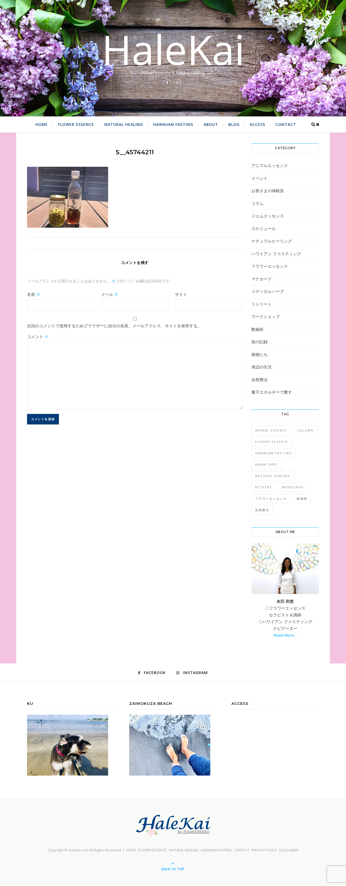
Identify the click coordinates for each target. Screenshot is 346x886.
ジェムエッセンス (267, 215)
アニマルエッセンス (269, 165)
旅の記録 (259, 341)
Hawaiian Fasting (273, 453)
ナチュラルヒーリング (271, 241)
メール (109, 294)
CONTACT (285, 124)
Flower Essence (271, 442)
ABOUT (211, 124)
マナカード (261, 279)
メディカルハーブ (267, 291)
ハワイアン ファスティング (276, 253)
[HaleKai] (173, 825)
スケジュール (263, 228)
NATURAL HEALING (123, 124)
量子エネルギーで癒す (271, 392)
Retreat (263, 487)
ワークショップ (265, 316)
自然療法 (259, 379)
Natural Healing (272, 476)
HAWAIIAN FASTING (173, 124)
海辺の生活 (261, 367)
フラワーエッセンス (269, 266)
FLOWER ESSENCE (76, 124)
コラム (257, 203)
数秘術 (257, 329)
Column (305, 430)
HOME (41, 124)
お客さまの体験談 (267, 190)
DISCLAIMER (288, 850)
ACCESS (257, 124)
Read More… (285, 635)
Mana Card (266, 464)
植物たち (259, 354)
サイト (181, 294)
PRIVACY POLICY (264, 850)
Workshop (293, 487)
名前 (33, 294)
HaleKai (173, 49)
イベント (259, 178)
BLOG (233, 124)
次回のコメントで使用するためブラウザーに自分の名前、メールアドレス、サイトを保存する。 (114, 325)
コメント (37, 336)
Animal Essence (271, 430)
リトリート (261, 304)
